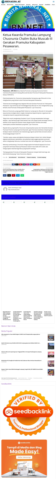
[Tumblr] (24, 164)
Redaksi (30, 378)
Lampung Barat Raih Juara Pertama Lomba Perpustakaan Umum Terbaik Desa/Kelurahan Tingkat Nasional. (42, 170)
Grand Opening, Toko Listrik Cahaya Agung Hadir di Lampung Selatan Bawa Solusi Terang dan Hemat (28, 315)
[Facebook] (13, 164)
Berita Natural (21, 157)
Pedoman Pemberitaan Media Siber (23, 379)
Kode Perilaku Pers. (22, 378)
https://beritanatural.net (13, 189)
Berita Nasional (12, 157)
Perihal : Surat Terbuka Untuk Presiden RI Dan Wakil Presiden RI (48, 313)
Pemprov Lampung (31, 157)
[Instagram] (27, 164)
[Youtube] (35, 164)
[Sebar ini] (5, 175)
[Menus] (54, 1)
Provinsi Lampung (41, 157)
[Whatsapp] (22, 175)
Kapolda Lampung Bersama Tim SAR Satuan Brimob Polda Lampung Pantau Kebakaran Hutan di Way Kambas (38, 315)
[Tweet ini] (9, 175)
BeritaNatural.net (22, 183)
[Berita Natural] (11, 1)
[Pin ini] (13, 175)
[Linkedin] (31, 164)
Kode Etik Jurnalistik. (38, 378)
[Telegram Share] (18, 175)
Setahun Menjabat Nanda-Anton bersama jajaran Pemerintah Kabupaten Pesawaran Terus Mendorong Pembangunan (17, 316)
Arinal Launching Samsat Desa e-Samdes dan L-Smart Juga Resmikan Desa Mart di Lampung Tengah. (14, 170)
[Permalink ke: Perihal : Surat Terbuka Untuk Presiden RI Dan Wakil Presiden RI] (48, 256)
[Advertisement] (28, 17)
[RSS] (38, 164)
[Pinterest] (20, 164)
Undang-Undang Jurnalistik (7, 379)
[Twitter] (17, 164)
